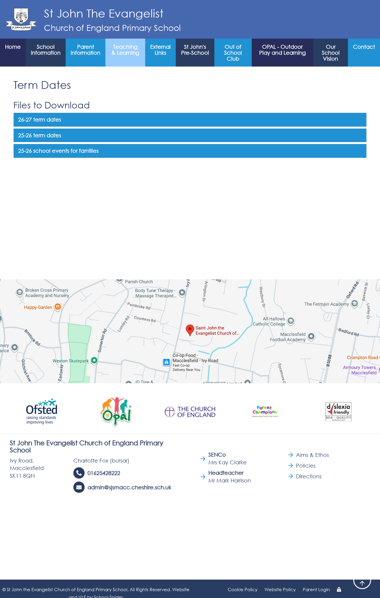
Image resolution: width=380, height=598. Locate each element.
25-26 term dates (39, 135)
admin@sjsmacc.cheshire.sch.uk (129, 487)
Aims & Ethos (312, 455)
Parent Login (316, 589)
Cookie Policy (242, 589)
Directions (309, 476)
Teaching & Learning (125, 49)
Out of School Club (233, 52)
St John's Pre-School (195, 49)
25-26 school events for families (58, 150)
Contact (364, 46)
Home (13, 46)
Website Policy (280, 589)
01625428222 (104, 473)
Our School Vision (331, 52)
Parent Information (85, 49)
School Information (46, 49)
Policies (306, 465)
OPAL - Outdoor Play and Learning (282, 49)
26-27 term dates (39, 119)
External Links (160, 49)
